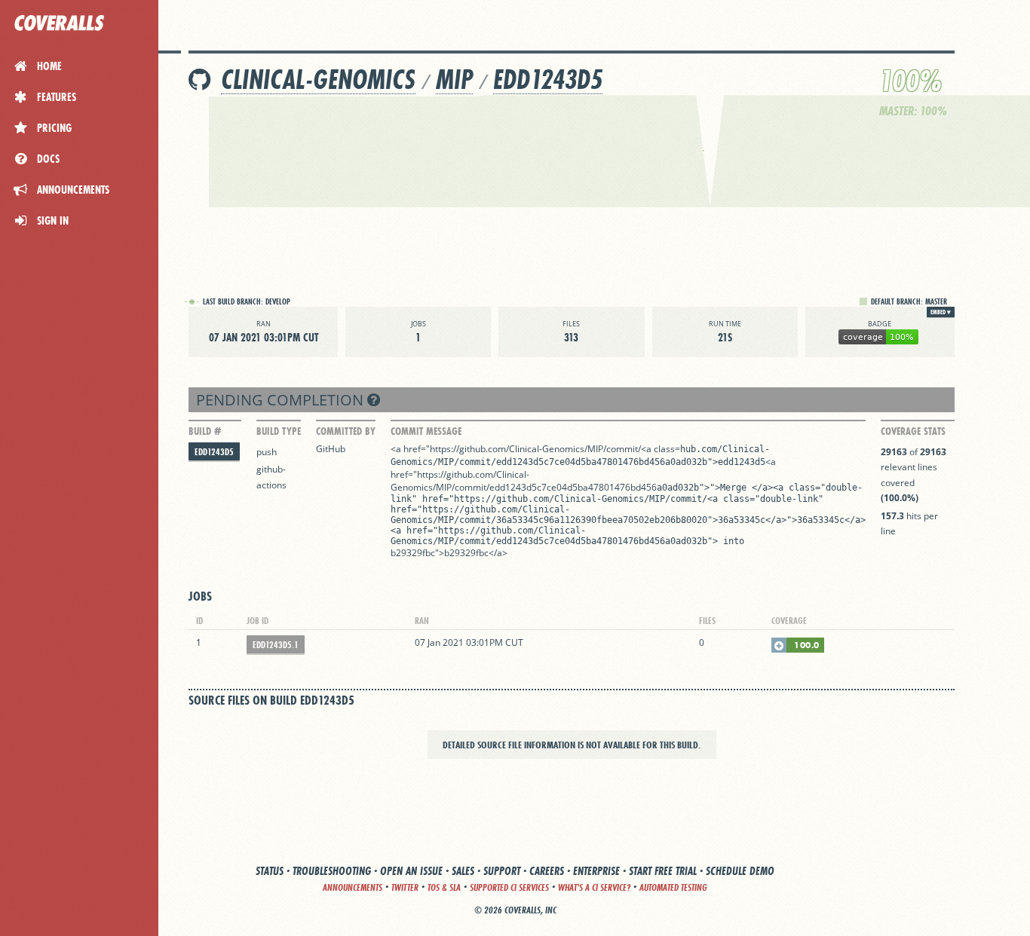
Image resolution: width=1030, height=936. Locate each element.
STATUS (270, 871)
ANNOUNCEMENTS (352, 887)
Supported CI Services (509, 887)
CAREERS (546, 871)
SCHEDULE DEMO (740, 871)
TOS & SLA (444, 887)
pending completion (281, 400)
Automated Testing (673, 887)
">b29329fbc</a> (471, 552)
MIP (454, 79)
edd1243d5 (547, 79)
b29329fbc (413, 552)
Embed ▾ (940, 312)
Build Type (278, 431)
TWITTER (404, 887)
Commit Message (426, 431)
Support (501, 871)
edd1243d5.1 (276, 644)
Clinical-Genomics (318, 79)
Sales (463, 871)
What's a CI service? (594, 887)
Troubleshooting (332, 871)
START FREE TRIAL (663, 871)
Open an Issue (411, 871)
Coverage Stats (913, 431)
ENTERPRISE (596, 871)
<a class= (660, 448)
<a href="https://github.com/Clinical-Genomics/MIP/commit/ (516, 448)
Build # (205, 431)
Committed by (346, 431)
